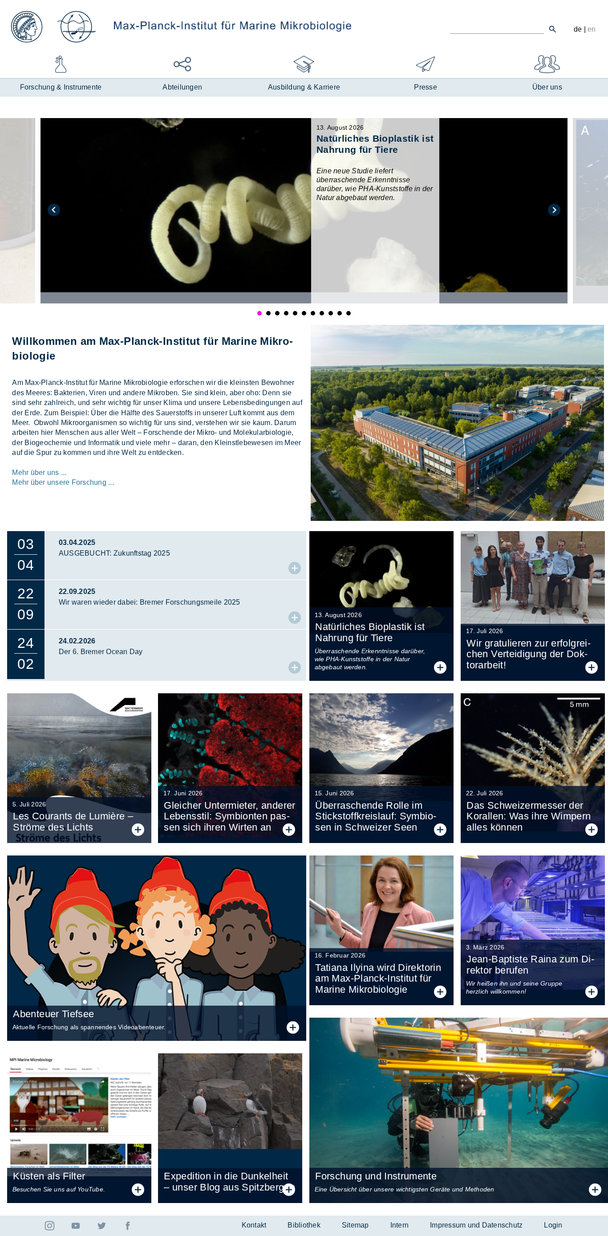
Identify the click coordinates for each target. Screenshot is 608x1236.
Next (554, 210)
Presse (425, 87)
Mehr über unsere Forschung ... (63, 482)
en (592, 29)
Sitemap (355, 1225)
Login (553, 1225)
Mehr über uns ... (39, 472)
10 (339, 313)
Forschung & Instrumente (61, 87)
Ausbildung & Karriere (304, 87)
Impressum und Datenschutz (476, 1225)
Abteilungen (182, 87)
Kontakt (254, 1225)
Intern (399, 1225)
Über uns (547, 87)
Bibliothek (304, 1225)
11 (348, 313)
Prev (54, 210)
